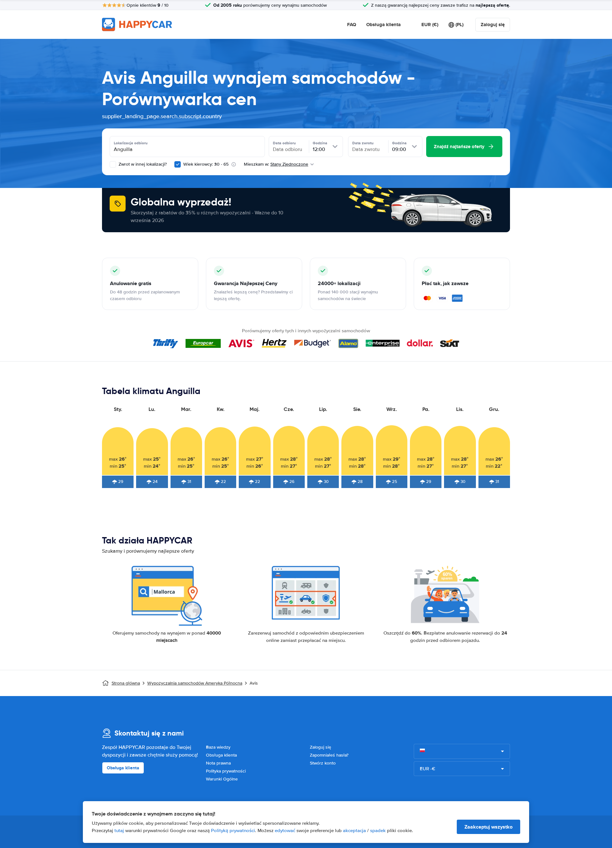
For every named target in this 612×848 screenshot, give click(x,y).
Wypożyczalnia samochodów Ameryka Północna (194, 683)
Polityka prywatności (226, 771)
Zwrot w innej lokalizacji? (142, 164)
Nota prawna (218, 763)
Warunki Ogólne (222, 779)
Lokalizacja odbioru (131, 143)
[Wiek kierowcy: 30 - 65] (177, 164)
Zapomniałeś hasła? (329, 755)
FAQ (351, 24)
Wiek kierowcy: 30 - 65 (206, 164)
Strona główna (126, 683)
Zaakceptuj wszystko (488, 826)
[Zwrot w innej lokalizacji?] (113, 164)
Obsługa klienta (383, 24)
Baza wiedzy (218, 747)
